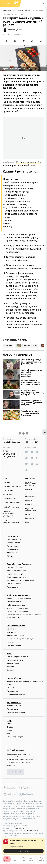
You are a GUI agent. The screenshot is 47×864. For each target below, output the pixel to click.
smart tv (10, 794)
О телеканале (8, 490)
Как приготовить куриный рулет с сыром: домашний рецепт (38, 10)
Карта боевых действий (16, 571)
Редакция (6, 482)
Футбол (10, 727)
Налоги (10, 642)
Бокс (8, 724)
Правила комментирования (32, 490)
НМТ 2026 (10, 688)
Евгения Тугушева (15, 30)
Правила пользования (11, 502)
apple (27, 788)
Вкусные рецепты (23, 10)
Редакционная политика (12, 486)
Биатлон (10, 734)
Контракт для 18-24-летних (17, 608)
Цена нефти (11, 629)
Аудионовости (12, 553)
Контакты (28, 500)
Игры (27, 522)
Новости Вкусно (9, 10)
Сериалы (10, 670)
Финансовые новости (15, 636)
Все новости (12, 536)
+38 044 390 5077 (31, 442)
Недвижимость (14, 702)
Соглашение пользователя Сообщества (30, 483)
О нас (5, 478)
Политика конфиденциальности (11, 507)
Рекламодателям (9, 498)
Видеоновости (12, 549)
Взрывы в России (14, 584)
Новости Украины (14, 543)
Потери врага (12, 587)
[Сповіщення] (44, 3)
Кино (9, 653)
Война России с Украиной (19, 564)
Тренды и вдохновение (16, 712)
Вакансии (28, 504)
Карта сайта (29, 518)
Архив (27, 514)
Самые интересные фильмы (18, 657)
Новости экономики (16, 626)
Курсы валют (12, 632)
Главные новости (14, 539)
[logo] (16, 3)
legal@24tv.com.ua (31, 831)
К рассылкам (15, 772)
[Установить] (23, 846)
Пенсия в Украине (14, 645)
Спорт (9, 720)
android (10, 788)
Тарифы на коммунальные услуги (20, 639)
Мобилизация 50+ (14, 602)
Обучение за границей (16, 694)
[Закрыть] (42, 841)
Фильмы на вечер (14, 663)
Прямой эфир (12, 546)
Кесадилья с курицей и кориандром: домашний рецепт (22, 164)
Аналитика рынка (14, 706)
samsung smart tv (27, 794)
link (26, 452)
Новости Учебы (14, 678)
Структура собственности (30, 509)
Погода (10, 556)
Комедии (10, 667)
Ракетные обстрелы (15, 567)
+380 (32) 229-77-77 (17, 828)
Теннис (10, 730)
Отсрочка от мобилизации (17, 612)
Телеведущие (8, 494)
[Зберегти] (40, 41)
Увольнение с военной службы (19, 598)
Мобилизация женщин (16, 605)
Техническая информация (30, 495)
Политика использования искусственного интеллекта (9, 514)
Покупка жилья (13, 709)
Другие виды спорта (15, 737)
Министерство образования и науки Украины (25, 681)
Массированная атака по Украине (20, 580)
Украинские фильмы (15, 660)
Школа (9, 685)
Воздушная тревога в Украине (19, 577)
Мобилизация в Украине (18, 595)
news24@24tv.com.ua (11, 442)
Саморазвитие (12, 691)
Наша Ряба (18, 34)
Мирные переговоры (15, 574)
